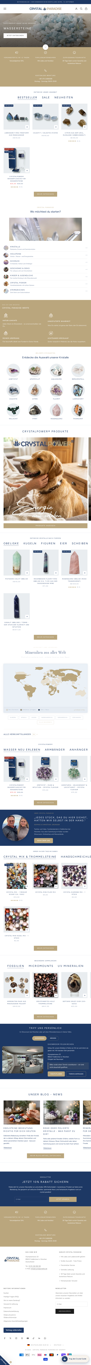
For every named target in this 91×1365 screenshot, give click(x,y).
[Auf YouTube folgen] (28, 1338)
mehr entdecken (45, 194)
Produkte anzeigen (45, 526)
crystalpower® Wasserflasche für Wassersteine (17, 179)
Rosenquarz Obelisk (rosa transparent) (74, 580)
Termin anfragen (76, 1074)
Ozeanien (77, 717)
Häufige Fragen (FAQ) (11, 1297)
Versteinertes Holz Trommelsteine (45, 1002)
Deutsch (57, 1345)
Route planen (56, 1074)
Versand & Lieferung (11, 1304)
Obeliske (11, 543)
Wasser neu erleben (22, 749)
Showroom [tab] (39, 1038)
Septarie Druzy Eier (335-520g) (74, 1002)
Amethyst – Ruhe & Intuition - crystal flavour (45, 786)
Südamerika (62, 717)
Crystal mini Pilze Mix (45, 892)
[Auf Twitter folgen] (10, 1338)
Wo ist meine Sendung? (12, 1300)
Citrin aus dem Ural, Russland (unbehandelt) (74, 134)
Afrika (24, 717)
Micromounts (41, 965)
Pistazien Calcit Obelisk (16, 579)
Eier (63, 543)
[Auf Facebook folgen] (5, 1338)
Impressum (7, 1308)
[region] (45, 30)
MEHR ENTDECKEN (45, 948)
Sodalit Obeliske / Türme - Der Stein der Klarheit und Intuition (16, 625)
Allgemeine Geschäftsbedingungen (16, 1321)
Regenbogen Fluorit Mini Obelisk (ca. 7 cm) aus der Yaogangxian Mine (45, 581)
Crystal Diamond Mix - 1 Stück (74, 893)
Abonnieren (65, 1311)
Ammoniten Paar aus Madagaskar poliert (16, 1002)
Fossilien (15, 965)
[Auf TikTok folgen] (33, 1338)
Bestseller (27, 97)
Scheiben (80, 543)
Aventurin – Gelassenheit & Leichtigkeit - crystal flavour (74, 787)
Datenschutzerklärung (11, 1311)
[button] (48, 674)
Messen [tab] (53, 1038)
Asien (34, 717)
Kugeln (30, 543)
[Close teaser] (11, 1362)
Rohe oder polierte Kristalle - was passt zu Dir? (59, 1131)
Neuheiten (63, 97)
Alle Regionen (45, 722)
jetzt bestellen (15, 36)
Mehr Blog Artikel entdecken (45, 1156)
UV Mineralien (71, 965)
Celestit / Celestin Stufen (45, 133)
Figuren (48, 543)
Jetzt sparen (62, 1199)
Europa (13, 717)
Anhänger (79, 749)
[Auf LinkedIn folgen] (39, 1338)
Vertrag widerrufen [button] (14, 1330)
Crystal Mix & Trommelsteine (30, 856)
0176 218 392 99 (35, 1266)
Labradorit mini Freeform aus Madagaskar (17, 134)
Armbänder (55, 749)
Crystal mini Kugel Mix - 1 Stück (17, 937)
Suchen (6, 1293)
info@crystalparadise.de (39, 1269)
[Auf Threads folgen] (22, 1338)
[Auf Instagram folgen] (16, 1338)
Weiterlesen (8, 1148)
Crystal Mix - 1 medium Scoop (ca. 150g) (16, 893)
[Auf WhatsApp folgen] (45, 1338)
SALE (46, 97)
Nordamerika (47, 717)
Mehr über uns (43, 841)
